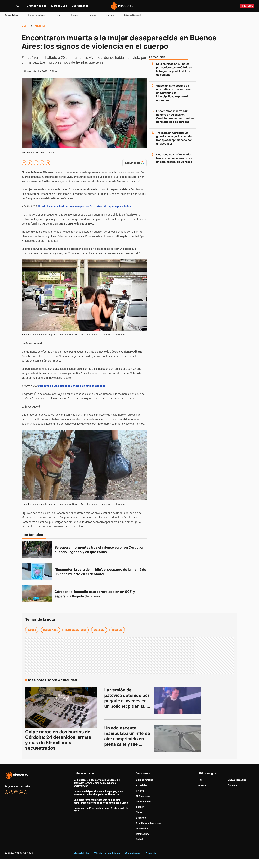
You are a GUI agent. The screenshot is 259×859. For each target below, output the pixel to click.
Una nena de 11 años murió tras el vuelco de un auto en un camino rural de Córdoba (174, 158)
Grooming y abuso (36, 15)
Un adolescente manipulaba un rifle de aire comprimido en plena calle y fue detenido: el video (127, 738)
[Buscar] (18, 6)
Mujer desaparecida (75, 629)
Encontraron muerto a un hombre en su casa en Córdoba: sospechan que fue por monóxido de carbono (175, 116)
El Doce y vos (59, 5)
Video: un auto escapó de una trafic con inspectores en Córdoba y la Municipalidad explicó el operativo (173, 93)
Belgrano (75, 15)
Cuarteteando (80, 5)
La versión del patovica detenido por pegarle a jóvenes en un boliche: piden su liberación (127, 700)
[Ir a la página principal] (122, 6)
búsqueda (117, 629)
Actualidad (40, 26)
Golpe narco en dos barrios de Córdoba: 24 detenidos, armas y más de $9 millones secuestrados (58, 740)
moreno (32, 629)
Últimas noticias (36, 5)
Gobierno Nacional (132, 15)
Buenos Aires (50, 629)
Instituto (110, 15)
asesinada (99, 629)
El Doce (25, 26)
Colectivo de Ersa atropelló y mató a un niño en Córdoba (71, 385)
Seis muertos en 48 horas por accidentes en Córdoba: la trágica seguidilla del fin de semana (174, 69)
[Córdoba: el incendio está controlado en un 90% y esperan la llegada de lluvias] (37, 594)
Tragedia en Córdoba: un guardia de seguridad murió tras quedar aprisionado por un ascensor (174, 138)
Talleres (92, 15)
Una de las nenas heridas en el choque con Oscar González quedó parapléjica (84, 206)
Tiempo (58, 15)
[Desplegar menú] (6, 6)
